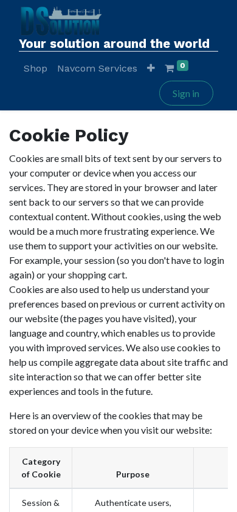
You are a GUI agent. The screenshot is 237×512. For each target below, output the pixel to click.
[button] (151, 68)
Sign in (186, 93)
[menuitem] (35, 68)
